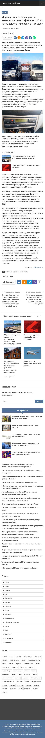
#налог (17, 678)
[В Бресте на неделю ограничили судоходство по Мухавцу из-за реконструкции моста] (6, 158)
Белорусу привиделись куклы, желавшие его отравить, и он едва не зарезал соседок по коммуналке (34, 299)
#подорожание (36, 681)
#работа (36, 685)
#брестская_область (34, 660)
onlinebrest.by (38, 267)
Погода (7, 610)
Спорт (6, 630)
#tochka (4, 656)
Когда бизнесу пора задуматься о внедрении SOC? (19, 482)
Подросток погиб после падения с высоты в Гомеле (20, 504)
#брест (23, 660)
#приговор (20, 685)
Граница (7, 590)
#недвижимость (36, 678)
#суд (20, 688)
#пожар (4, 685)
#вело (4, 663)
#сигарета (13, 688)
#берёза (4, 660)
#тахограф (24, 271)
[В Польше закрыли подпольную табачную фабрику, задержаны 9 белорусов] (6, 419)
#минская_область (24, 674)
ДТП (6, 594)
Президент (8, 614)
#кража (26, 671)
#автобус (18, 656)
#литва (34, 671)
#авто (11, 656)
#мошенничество (7, 678)
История (7, 602)
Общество (8, 606)
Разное (7, 626)
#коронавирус (18, 671)
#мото (35, 674)
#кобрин (31, 667)
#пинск (27, 681)
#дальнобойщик (28, 663)
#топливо (27, 688)
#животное (5, 667)
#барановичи (28, 656)
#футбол (35, 688)
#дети (38, 663)
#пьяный (28, 685)
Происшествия (9, 618)
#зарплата (15, 667)
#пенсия (19, 681)
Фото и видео (9, 638)
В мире (4, 12)
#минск (14, 674)
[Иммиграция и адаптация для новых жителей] (32, 353)
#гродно (18, 663)
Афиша (7, 582)
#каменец (23, 667)
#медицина (5, 674)
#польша (16, 271)
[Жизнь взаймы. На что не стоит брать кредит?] (6, 428)
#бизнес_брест (14, 660)
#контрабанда (6, 671)
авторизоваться (7, 395)
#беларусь (9, 271)
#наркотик (25, 678)
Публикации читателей (12, 622)
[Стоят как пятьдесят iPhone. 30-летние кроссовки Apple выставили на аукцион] (6, 436)
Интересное (8, 598)
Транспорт (8, 634)
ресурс (20, 568)
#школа (4, 692)
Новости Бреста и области (11, 3)
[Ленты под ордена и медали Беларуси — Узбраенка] (6, 167)
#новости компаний (8, 681)
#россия (4, 688)
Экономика (8, 642)
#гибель (11, 663)
